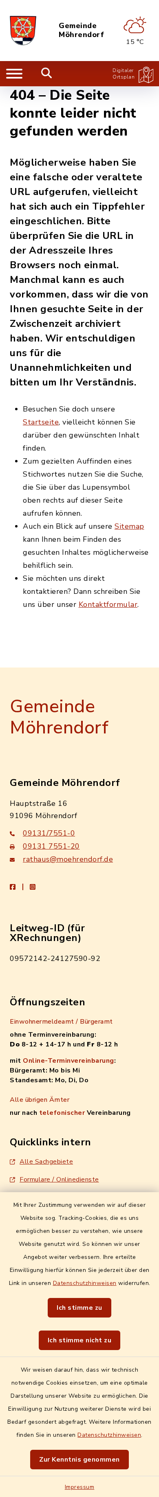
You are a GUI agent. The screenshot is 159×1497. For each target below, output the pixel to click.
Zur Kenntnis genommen (79, 1459)
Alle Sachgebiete (46, 1161)
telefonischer (62, 1112)
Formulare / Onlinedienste (59, 1179)
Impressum (80, 1487)
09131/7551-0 (49, 833)
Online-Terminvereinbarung (68, 1060)
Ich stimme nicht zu (80, 1340)
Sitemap (129, 526)
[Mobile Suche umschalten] (46, 73)
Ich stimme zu (79, 1307)
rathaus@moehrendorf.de (68, 859)
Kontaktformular (108, 604)
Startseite (41, 422)
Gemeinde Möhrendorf (81, 30)
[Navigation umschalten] (14, 74)
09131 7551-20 (51, 846)
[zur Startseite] (23, 30)
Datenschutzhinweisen (85, 1283)
